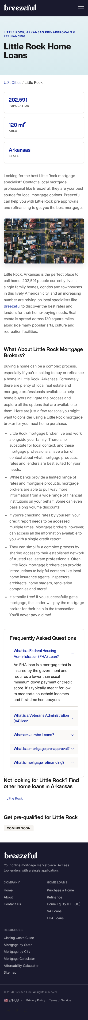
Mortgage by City (17, 951)
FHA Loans (55, 918)
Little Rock (15, 798)
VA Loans (54, 911)
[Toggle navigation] (81, 8)
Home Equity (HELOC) (63, 904)
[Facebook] (17, 1010)
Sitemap (10, 972)
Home (8, 890)
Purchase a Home (60, 890)
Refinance (54, 897)
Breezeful (12, 306)
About (8, 897)
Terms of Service (60, 1000)
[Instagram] (26, 1010)
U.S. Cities (12, 82)
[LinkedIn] (8, 1010)
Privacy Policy (35, 1000)
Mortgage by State (18, 945)
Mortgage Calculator (19, 959)
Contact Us (12, 904)
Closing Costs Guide (19, 938)
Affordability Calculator (21, 966)
